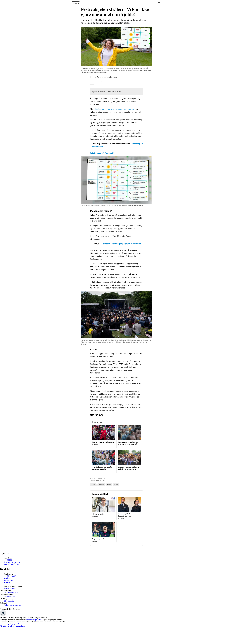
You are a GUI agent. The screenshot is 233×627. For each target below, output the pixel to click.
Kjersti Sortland (9, 588)
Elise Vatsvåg (9, 601)
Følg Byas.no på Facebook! (102, 153)
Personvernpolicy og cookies (10, 624)
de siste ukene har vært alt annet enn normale (114, 109)
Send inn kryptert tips (12, 562)
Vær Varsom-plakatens (33, 620)
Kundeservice (9, 578)
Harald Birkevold (10, 597)
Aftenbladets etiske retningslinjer (12, 626)
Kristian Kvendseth (11, 593)
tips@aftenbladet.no (11, 564)
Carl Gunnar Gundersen (12, 605)
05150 (9, 560)
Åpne (158, 3)
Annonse (7, 582)
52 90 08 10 (11, 576)
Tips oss (76, 3)
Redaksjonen (8, 580)
